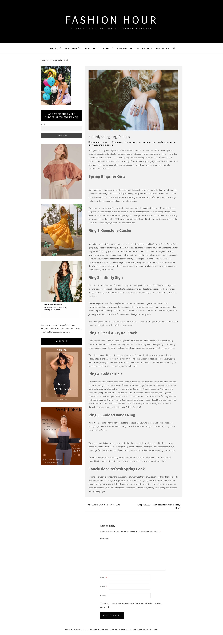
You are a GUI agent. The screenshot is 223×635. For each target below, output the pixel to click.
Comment (104, 538)
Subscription (125, 48)
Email (103, 586)
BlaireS (118, 142)
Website (103, 595)
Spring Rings (106, 145)
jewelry (156, 142)
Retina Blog (126, 629)
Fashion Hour (111, 20)
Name (103, 577)
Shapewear (71, 48)
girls (165, 142)
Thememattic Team (147, 629)
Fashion (53, 48)
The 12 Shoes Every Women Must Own (103, 504)
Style (106, 48)
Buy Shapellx (144, 48)
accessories (133, 142)
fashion (146, 142)
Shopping (90, 48)
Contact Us (162, 48)
